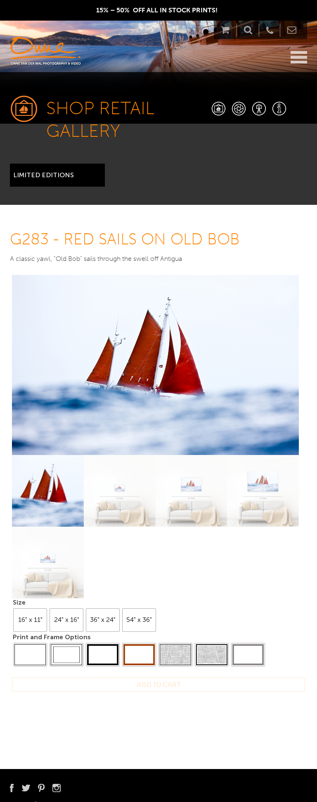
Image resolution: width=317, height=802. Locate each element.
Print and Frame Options (52, 637)
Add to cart (159, 685)
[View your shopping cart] (227, 30)
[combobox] (57, 172)
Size (19, 602)
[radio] (30, 620)
